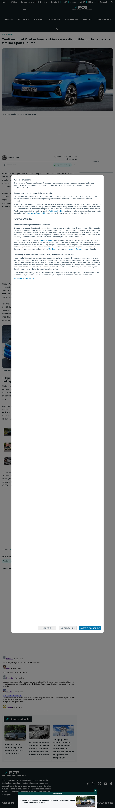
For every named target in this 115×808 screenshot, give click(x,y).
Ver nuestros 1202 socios (24, 278)
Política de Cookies (56, 211)
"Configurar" (52, 249)
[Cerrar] (95, 790)
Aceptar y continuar (90, 628)
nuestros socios (46, 240)
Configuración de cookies (36, 213)
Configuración (68, 628)
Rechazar (46, 628)
